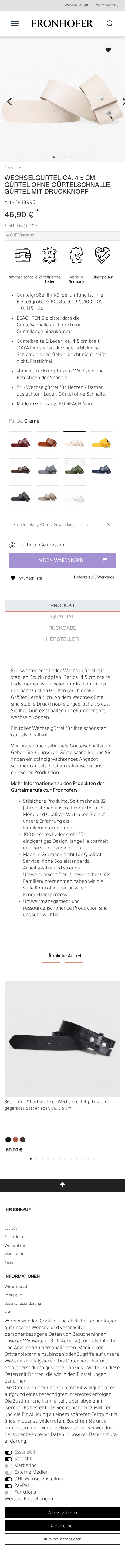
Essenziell (24, 1452)
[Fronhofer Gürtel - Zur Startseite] (62, 26)
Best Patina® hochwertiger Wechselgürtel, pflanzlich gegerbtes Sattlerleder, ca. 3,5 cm (55, 1105)
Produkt (62, 606)
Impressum (14, 1296)
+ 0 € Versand (20, 235)
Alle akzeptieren (62, 1513)
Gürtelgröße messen (41, 545)
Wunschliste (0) (76, 5)
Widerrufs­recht (17, 1287)
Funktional (26, 1492)
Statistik (23, 1459)
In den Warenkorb (60, 561)
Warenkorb (14, 1254)
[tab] (62, 606)
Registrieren (14, 1237)
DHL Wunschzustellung (39, 1479)
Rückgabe (62, 628)
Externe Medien (31, 1472)
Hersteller (62, 639)
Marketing (25, 1466)
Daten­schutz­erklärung (23, 1304)
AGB (8, 1313)
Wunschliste (105, 48)
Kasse (9, 1263)
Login (9, 1220)
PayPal (21, 1486)
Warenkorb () (107, 5)
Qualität (62, 617)
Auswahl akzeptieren (63, 1539)
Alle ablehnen (62, 1526)
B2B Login (13, 1229)
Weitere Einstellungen (29, 1499)
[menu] (15, 23)
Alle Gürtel (13, 168)
